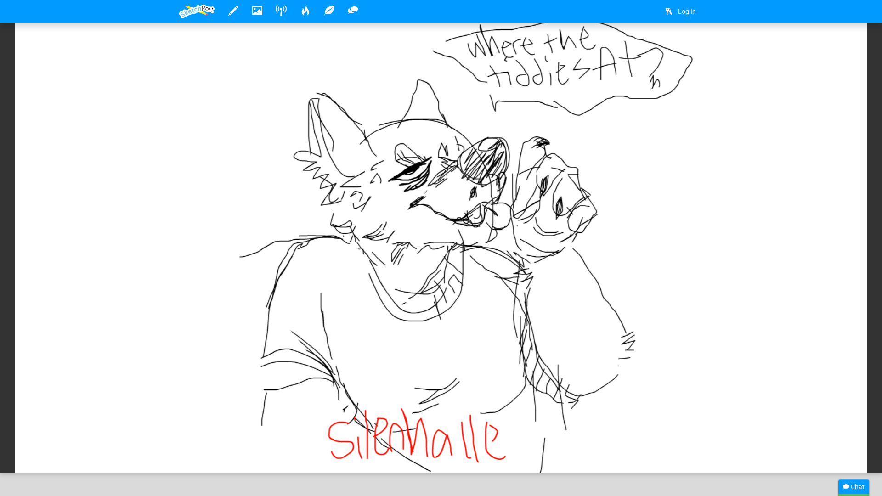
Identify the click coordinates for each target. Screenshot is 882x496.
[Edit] (667, 44)
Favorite (253, 456)
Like (197, 456)
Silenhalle (222, 437)
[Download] (691, 44)
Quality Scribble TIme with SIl (378, 437)
